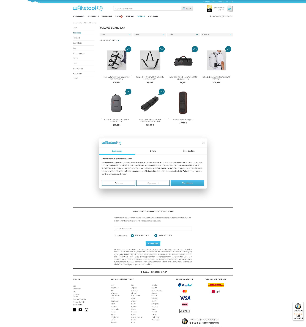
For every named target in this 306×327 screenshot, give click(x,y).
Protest (133, 312)
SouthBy (154, 298)
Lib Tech (134, 293)
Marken (141, 16)
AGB (74, 286)
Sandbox (155, 285)
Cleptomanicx (115, 296)
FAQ (214, 2)
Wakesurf (107, 16)
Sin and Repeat (157, 290)
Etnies (113, 304)
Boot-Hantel (77, 73)
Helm (75, 63)
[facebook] (74, 311)
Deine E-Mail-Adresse (123, 228)
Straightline (155, 304)
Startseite (75, 23)
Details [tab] (153, 151)
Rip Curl (133, 320)
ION (132, 285)
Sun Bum (155, 306)
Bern (112, 290)
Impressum (76, 294)
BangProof (114, 288)
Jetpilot (133, 288)
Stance (154, 301)
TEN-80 (154, 312)
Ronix (133, 322)
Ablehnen (119, 183)
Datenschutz (77, 289)
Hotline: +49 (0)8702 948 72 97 (223, 16)
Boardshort (77, 43)
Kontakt (220, 2)
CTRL (112, 298)
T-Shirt (75, 78)
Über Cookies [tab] (189, 151)
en (232, 1)
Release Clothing (136, 317)
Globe (113, 314)
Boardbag (93, 23)
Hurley (113, 320)
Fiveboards (114, 309)
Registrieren (153, 243)
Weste (75, 58)
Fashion (130, 16)
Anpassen (152, 183)
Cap (74, 48)
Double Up (114, 301)
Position (114, 40)
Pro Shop (153, 16)
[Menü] (302, 303)
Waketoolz (155, 320)
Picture (133, 306)
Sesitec (154, 288)
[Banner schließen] (203, 143)
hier (158, 221)
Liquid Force (135, 296)
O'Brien (133, 301)
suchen (188, 8)
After (112, 285)
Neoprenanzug (78, 53)
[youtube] (80, 311)
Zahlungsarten (77, 305)
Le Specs (134, 290)
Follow (87, 23)
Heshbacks (114, 317)
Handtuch (76, 38)
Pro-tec (133, 309)
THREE (154, 314)
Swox (154, 309)
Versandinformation (79, 299)
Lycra (75, 27)
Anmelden (206, 2)
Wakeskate (93, 16)
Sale (117, 16)
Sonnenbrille (78, 68)
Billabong (114, 293)
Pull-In (133, 314)
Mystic (133, 298)
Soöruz (154, 296)
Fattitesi (113, 306)
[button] (223, 8)
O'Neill (133, 304)
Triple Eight (155, 317)
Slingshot (155, 293)
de (227, 1)
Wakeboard (78, 16)
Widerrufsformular (79, 302)
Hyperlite (114, 322)
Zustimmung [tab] (117, 151)
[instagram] (86, 311)
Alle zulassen (187, 183)
